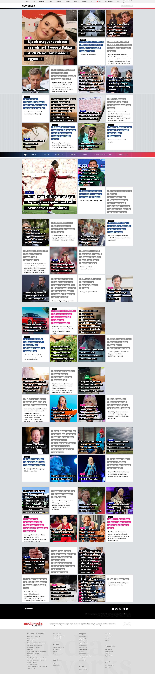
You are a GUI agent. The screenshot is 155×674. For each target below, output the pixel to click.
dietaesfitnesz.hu (84, 653)
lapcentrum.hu (109, 656)
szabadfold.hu (57, 649)
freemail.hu (108, 649)
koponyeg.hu (109, 651)
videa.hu (107, 653)
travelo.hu (82, 651)
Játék (118, 1)
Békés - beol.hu (31, 641)
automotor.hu (83, 638)
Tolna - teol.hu (31, 668)
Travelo (76, 1)
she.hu (107, 640)
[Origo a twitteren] (116, 609)
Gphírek (84, 1)
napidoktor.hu (83, 647)
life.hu (107, 638)
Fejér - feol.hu (31, 649)
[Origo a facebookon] (113, 609)
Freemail (68, 1)
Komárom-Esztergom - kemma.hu (37, 660)
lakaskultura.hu (83, 641)
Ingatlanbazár (108, 1)
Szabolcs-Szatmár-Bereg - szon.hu (37, 666)
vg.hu (54, 663)
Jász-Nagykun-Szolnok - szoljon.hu (37, 658)
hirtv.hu (55, 651)
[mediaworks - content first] (33, 624)
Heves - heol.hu (31, 655)
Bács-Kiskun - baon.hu (33, 636)
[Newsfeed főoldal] (28, 609)
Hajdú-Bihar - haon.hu (33, 653)
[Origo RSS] (127, 609)
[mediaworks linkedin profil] (129, 624)
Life (34, 1)
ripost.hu (107, 633)
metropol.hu (108, 636)
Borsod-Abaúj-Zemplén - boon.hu (36, 643)
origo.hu (55, 653)
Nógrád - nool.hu (32, 662)
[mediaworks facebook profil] (125, 624)
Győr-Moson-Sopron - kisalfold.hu (36, 651)
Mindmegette (42, 1)
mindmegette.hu (84, 649)
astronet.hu (82, 636)
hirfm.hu (107, 667)
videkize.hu (82, 658)
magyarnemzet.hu (58, 647)
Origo (27, 1)
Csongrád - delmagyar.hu (34, 645)
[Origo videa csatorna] (124, 609)
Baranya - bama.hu (32, 638)
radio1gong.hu (109, 665)
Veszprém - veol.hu (58, 636)
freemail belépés (127, 6)
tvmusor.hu (82, 660)
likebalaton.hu (83, 645)
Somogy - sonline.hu (33, 664)
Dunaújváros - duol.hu (33, 647)
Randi (99, 1)
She (91, 1)
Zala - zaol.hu (57, 638)
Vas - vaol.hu (57, 633)
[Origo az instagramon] (120, 609)
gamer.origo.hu (83, 643)
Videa (51, 1)
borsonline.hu (83, 669)
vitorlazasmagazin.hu (85, 655)
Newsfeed (59, 1)
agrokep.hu (56, 665)
